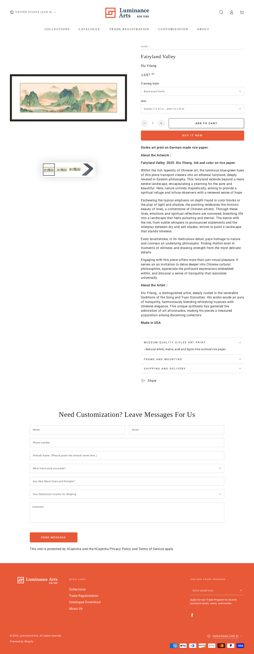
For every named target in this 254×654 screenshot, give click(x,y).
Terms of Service (151, 549)
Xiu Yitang (149, 66)
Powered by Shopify (21, 641)
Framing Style (150, 83)
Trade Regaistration (84, 596)
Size (143, 101)
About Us (76, 609)
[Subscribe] (242, 590)
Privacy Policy (120, 549)
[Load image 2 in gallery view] (62, 170)
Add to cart (206, 123)
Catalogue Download (85, 602)
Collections (77, 589)
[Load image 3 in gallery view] (75, 170)
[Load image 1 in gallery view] (49, 170)
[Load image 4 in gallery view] (88, 170)
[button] (221, 12)
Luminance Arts (29, 635)
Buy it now (192, 135)
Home (144, 46)
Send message (53, 537)
